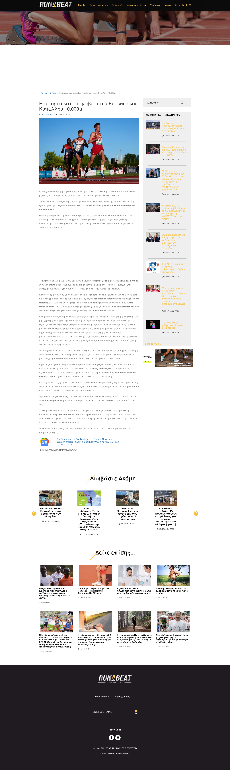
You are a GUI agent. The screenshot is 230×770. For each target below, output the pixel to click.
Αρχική (44, 93)
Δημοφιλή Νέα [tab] (172, 115)
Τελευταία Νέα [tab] (153, 115)
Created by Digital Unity (115, 753)
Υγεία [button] (143, 5)
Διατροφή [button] (132, 5)
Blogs (177, 5)
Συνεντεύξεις (118, 5)
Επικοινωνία (102, 696)
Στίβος (93, 5)
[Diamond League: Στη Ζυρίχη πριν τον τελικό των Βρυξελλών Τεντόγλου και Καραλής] (153, 237)
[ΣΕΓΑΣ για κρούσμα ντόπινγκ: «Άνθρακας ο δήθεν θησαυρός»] (153, 267)
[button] (34, 513)
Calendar (169, 5)
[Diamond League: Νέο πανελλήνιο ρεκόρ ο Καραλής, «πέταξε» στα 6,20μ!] (153, 149)
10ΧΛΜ (48, 449)
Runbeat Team (48, 114)
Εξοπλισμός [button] (155, 5)
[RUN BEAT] (55, 5)
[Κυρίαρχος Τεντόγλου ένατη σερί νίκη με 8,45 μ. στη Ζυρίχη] (153, 124)
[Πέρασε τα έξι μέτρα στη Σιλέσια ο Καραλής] (153, 324)
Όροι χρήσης (122, 696)
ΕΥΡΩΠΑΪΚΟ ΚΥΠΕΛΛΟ (65, 449)
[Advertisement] (80, 71)
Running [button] (82, 5)
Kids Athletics (104, 5)
